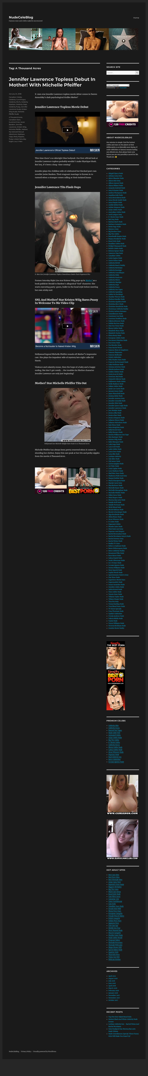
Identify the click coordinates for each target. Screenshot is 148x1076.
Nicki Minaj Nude (114, 507)
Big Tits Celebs (113, 234)
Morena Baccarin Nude (116, 500)
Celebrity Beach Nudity (116, 265)
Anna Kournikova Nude (116, 198)
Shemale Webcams (115, 945)
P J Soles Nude (113, 522)
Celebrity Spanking (115, 292)
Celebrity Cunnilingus (17, 99)
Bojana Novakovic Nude (117, 239)
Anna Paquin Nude (115, 202)
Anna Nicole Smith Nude (117, 200)
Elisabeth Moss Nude (116, 331)
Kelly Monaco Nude (115, 432)
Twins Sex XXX (114, 957)
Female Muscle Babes (116, 916)
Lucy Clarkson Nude (115, 471)
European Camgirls (115, 914)
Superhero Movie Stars (116, 580)
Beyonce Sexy (113, 229)
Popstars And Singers (116, 531)
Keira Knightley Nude (116, 427)
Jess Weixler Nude (115, 410)
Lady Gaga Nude (114, 444)
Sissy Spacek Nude (115, 570)
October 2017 (113, 1000)
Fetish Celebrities (114, 357)
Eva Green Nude (114, 343)
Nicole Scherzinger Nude (117, 512)
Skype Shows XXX (115, 947)
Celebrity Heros (114, 745)
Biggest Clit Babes (115, 887)
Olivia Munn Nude (115, 517)
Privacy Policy (26, 1052)
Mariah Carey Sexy (115, 483)
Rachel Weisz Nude (115, 541)
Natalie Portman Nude (116, 505)
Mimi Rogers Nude (115, 498)
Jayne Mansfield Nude (116, 394)
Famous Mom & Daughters (118, 350)
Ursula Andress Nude (116, 616)
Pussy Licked (14, 139)
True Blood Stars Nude (116, 606)
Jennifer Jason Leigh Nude (118, 406)
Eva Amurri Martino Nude (117, 340)
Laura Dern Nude (114, 452)
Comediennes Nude (115, 314)
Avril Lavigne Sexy (115, 215)
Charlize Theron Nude (116, 297)
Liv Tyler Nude (113, 466)
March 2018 (112, 988)
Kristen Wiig (21, 127)
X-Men (19, 141)
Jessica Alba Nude (114, 413)
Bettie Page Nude (114, 227)
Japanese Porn (113, 923)
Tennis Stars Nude (115, 594)
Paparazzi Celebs (114, 524)
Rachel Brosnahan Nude (117, 534)
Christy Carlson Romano (117, 311)
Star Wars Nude (114, 577)
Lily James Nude (114, 461)
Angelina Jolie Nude (115, 195)
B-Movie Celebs (114, 743)
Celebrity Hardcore (115, 277)
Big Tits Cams (113, 889)
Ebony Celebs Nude (115, 328)
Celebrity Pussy (14, 107)
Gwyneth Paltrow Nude (116, 379)
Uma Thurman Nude (115, 611)
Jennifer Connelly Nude (116, 401)
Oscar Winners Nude (115, 519)
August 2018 (112, 978)
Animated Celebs (114, 735)
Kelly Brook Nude (114, 430)
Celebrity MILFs (14, 102)
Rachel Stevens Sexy (115, 539)
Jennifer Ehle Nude (115, 403)
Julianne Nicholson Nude (117, 423)
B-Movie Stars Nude (115, 217)
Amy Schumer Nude (115, 190)
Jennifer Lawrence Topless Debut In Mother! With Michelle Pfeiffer (52, 82)
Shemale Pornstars (115, 943)
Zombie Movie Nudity (116, 628)
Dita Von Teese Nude (116, 326)
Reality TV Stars (114, 544)
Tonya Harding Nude (116, 604)
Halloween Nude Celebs (117, 381)
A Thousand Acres (15, 117)
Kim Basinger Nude (115, 437)
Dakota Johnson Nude (116, 321)
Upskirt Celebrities (115, 614)
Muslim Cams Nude (115, 935)
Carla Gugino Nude (115, 258)
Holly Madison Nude (115, 384)
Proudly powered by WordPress (44, 1052)
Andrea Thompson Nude (117, 193)
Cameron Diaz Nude (115, 253)
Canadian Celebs (15, 97)
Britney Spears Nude (115, 251)
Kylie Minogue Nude (115, 442)
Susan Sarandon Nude (116, 585)
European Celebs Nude (116, 338)
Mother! (25, 129)
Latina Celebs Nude (115, 750)
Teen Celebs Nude (114, 592)
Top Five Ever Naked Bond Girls (119, 1017)
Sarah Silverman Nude (116, 560)
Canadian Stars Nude (116, 906)
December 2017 (114, 995)
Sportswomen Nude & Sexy (118, 575)
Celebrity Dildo (113, 275)
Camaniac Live (113, 899)
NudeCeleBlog (21, 17)
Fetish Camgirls (114, 918)
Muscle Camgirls (114, 933)
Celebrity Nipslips (114, 282)
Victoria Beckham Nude (117, 626)
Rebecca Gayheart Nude (117, 546)
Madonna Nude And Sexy (117, 476)
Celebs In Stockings (115, 294)
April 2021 (112, 976)
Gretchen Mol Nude (115, 377)
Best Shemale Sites (115, 880)
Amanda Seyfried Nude (116, 188)
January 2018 (113, 993)
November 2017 (114, 998)
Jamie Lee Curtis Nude (116, 389)
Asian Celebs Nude (115, 210)
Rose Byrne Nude (114, 556)
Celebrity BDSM (114, 263)
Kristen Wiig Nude (115, 440)
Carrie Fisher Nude (115, 261)
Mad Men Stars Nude (116, 473)
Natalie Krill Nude (114, 502)
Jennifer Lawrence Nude (117, 408)
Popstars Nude (113, 755)
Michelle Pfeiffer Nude (116, 493)
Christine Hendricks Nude (118, 306)
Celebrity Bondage (115, 270)
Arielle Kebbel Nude (115, 205)
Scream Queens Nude (116, 565)
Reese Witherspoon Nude (117, 548)
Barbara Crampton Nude (117, 224)
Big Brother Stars (114, 232)
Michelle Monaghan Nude (117, 490)
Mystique (21, 134)
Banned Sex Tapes (115, 730)
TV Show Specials (114, 609)
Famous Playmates (115, 352)
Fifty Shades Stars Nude (117, 360)
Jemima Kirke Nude (115, 396)
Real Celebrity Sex (114, 757)
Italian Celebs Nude (115, 386)
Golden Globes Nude (115, 372)
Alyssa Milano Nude (115, 186)
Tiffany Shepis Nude (115, 599)
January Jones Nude (115, 391)
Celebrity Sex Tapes (115, 290)
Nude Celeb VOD (114, 733)
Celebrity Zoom (114, 728)
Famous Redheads (115, 355)
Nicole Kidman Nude (115, 510)
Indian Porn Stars (114, 921)
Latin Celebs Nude (115, 449)
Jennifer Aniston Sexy (116, 398)
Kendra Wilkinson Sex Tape (118, 435)
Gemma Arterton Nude (116, 367)
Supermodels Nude (115, 582)
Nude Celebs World (115, 938)
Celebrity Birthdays (115, 268)
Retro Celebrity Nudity (116, 551)
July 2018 (111, 981)
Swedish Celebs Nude (116, 587)
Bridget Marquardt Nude (117, 246)
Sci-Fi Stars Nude (114, 563)
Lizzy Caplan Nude (115, 469)
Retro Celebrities (114, 759)
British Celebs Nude (115, 248)
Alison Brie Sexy (114, 181)
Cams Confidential (115, 901)
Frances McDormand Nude (118, 362)
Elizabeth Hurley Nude (116, 333)
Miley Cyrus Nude (114, 495)
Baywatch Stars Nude (116, 885)
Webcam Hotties (114, 959)
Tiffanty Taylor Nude (116, 597)
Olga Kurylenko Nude (116, 514)
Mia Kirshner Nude (115, 485)
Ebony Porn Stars (114, 911)
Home (136, 18)
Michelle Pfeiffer (15, 129)
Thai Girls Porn (114, 955)
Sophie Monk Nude (115, 573)
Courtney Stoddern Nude (117, 319)
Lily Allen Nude (113, 459)
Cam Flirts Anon (114, 897)
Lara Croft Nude (114, 447)
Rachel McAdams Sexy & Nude (119, 536)
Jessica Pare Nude (114, 415)
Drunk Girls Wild (114, 909)
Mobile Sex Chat (114, 928)
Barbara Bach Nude (115, 222)
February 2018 (113, 991)
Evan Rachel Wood (115, 348)
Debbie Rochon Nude (116, 323)
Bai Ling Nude (113, 219)
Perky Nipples (19, 137)
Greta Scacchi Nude (115, 374)
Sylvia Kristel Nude (115, 589)
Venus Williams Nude (116, 623)
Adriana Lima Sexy (115, 176)
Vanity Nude (112, 621)
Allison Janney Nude (115, 183)
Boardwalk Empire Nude (117, 236)
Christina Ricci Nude (115, 304)
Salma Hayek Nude (115, 558)
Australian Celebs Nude (116, 212)
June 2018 (112, 983)
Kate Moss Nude (114, 425)
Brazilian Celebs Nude (116, 244)
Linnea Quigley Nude (115, 464)
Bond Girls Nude (114, 241)
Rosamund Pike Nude (116, 553)
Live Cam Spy (113, 926)
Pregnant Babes (114, 940)
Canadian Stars (14, 120)
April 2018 (112, 986)
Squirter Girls (113, 952)
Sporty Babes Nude (115, 950)
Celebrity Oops (21, 104)
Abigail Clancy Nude (115, 173)
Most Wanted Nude (115, 930)
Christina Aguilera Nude (117, 302)
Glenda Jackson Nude (116, 369)
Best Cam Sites (113, 875)
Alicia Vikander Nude (116, 178)
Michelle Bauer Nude (116, 488)
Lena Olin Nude (114, 454)
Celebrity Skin (113, 726)
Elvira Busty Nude (114, 336)
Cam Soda (112, 904)
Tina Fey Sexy (113, 602)
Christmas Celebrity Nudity (118, 309)
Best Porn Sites (114, 877)
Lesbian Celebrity (114, 456)
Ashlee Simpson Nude (116, 207)
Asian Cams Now (114, 882)
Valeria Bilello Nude (115, 618)
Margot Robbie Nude (115, 478)
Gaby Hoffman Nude (115, 365)
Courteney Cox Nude (115, 316)
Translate (123, 88)
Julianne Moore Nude (116, 420)
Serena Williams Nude (116, 568)
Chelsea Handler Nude (116, 299)
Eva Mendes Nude (114, 345)
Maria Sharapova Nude (116, 481)
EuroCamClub (14, 122)
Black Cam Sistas (114, 892)
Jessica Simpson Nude (116, 418)
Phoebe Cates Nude (115, 527)
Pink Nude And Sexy (115, 529)
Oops (11, 137)
